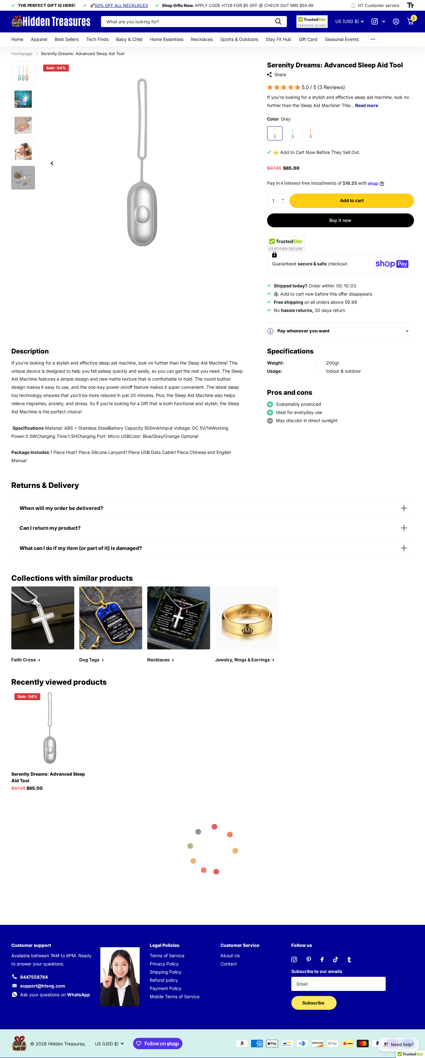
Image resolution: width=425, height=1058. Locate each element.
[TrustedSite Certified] (286, 244)
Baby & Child (129, 39)
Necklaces (202, 39)
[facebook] (322, 959)
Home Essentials (166, 39)
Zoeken (278, 21)
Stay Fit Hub (278, 39)
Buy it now (340, 220)
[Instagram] (294, 959)
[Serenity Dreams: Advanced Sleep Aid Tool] (49, 728)
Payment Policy (166, 988)
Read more (366, 105)
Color (279, 119)
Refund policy (164, 980)
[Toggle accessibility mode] (410, 5)
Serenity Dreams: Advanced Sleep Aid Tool (48, 777)
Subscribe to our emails (316, 971)
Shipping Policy (166, 972)
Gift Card (308, 39)
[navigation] (52, 163)
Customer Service (240, 945)
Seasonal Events (342, 39)
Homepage (22, 53)
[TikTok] (335, 959)
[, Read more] (378, 21)
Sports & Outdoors (239, 39)
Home (17, 39)
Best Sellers (67, 39)
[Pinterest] (308, 959)
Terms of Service (167, 955)
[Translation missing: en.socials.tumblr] (349, 959)
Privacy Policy (164, 963)
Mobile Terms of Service (174, 996)
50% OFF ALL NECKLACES (121, 5)
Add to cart (352, 200)
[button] (284, 195)
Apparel (39, 39)
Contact (229, 963)
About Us (230, 955)
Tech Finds (97, 39)
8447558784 (34, 977)
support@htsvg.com (42, 985)
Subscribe (313, 1002)
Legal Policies (164, 945)
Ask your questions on (55, 994)
